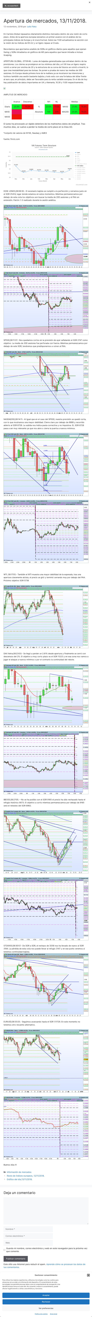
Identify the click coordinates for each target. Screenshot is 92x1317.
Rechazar (46, 1302)
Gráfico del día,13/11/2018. (19, 1179)
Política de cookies (41, 1314)
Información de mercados (19, 1172)
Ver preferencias (46, 1308)
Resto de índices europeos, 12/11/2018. (25, 1176)
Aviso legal (53, 1314)
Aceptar (46, 1295)
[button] (88, 1275)
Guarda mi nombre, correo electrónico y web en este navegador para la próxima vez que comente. (46, 1250)
